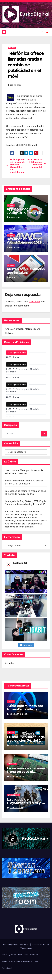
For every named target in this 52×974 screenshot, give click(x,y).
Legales (11, 701)
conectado (34, 301)
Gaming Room (13, 795)
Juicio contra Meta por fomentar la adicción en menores (25, 709)
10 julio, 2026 (17, 776)
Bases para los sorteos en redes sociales (20, 961)
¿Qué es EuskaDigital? (18, 955)
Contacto (34, 955)
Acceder (9, 663)
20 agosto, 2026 (18, 714)
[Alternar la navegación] (47, 32)
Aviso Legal (7, 968)
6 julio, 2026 (16, 808)
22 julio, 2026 (17, 745)
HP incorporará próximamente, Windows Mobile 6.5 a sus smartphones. (18, 165)
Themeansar (25, 948)
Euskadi (11, 732)
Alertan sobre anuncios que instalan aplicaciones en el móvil (26, 272)
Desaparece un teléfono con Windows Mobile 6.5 (34, 163)
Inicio (4, 955)
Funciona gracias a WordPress (16, 944)
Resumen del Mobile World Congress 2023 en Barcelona (24, 242)
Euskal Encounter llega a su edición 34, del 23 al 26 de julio (26, 740)
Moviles (11, 48)
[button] (42, 31)
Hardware (12, 764)
